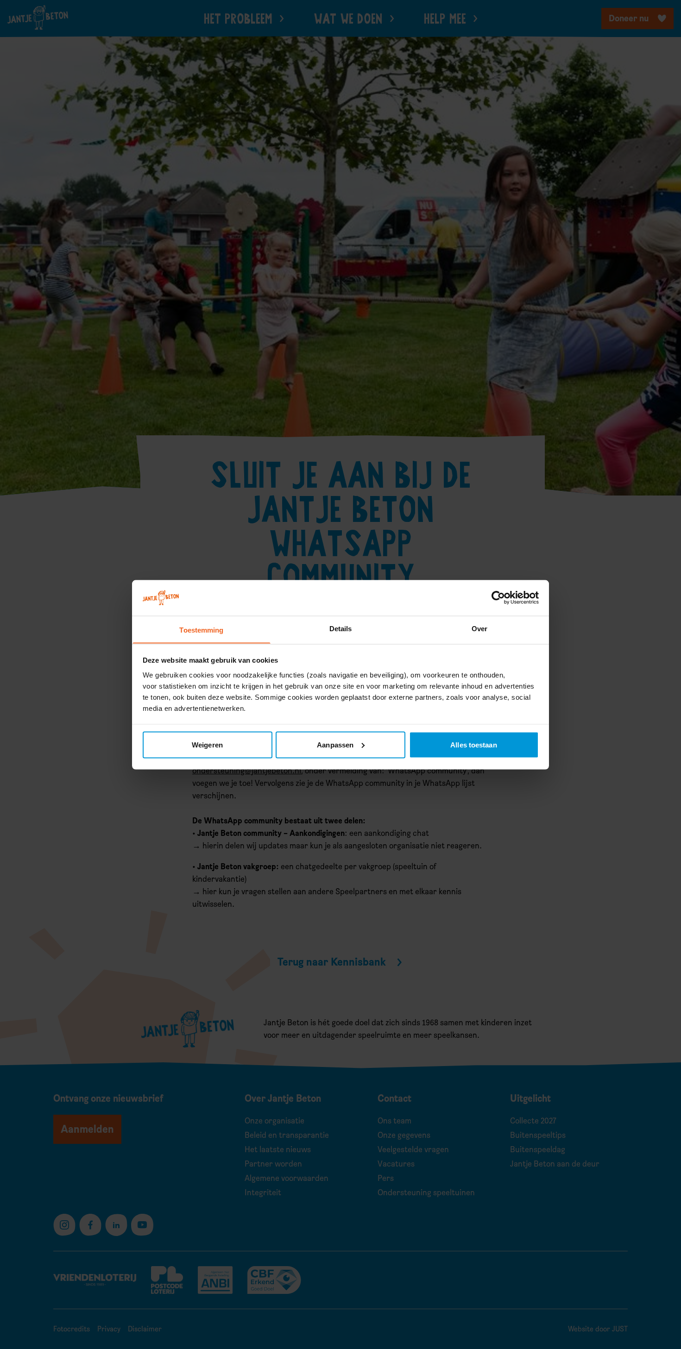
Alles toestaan (473, 744)
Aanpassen (335, 744)
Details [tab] (340, 628)
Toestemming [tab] (201, 630)
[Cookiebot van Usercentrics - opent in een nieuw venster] (498, 597)
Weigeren (207, 744)
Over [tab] (479, 628)
